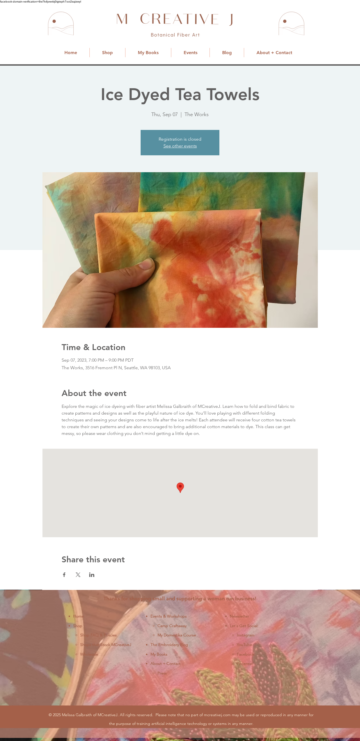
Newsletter (239, 616)
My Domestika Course (177, 635)
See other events (180, 146)
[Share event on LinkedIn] (91, 574)
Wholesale (89, 654)
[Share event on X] (78, 574)
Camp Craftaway (172, 625)
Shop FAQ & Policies (98, 635)
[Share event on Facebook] (64, 574)
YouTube (244, 644)
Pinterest (245, 663)
